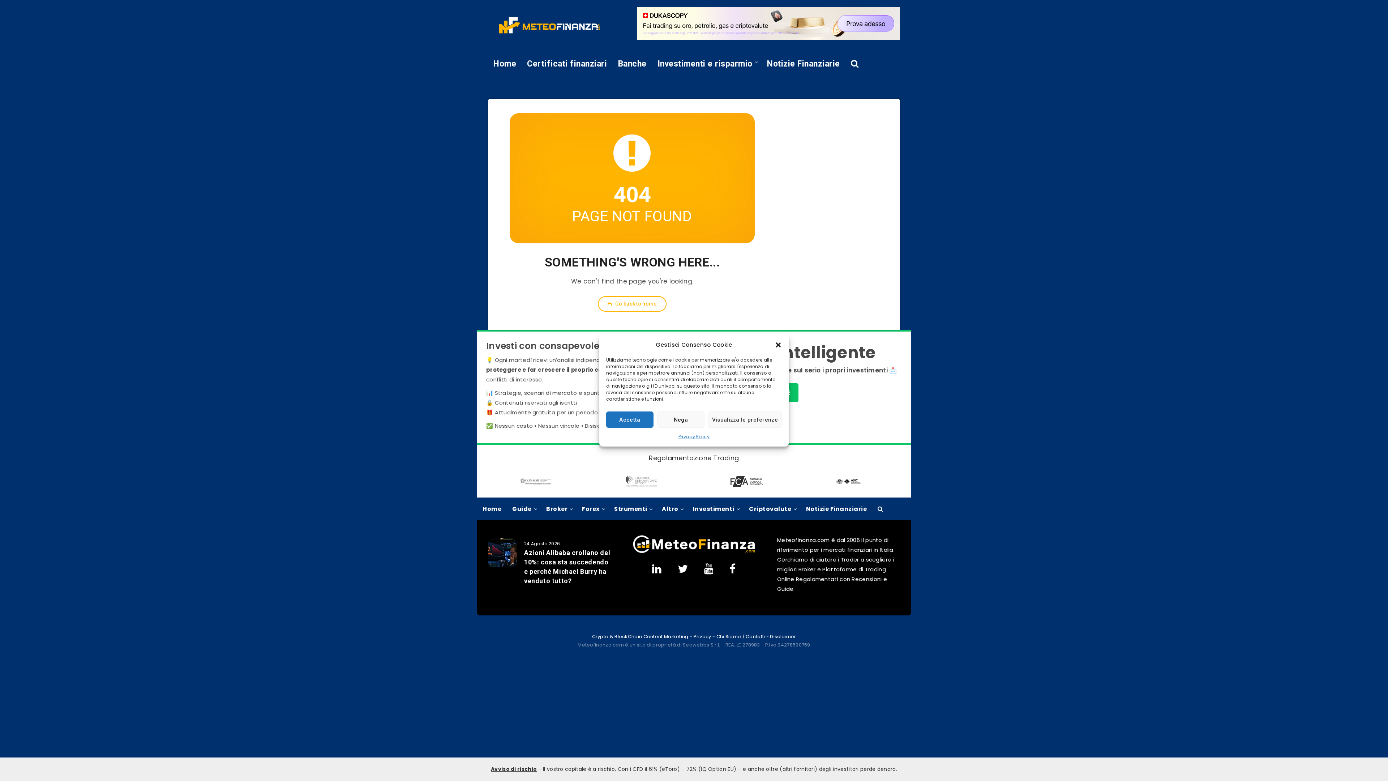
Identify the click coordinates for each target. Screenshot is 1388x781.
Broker (556, 509)
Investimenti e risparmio (705, 64)
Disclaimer (783, 636)
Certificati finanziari (567, 64)
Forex (591, 509)
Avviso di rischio (514, 769)
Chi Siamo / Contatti (740, 636)
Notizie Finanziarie (803, 64)
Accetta (629, 420)
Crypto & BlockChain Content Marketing (640, 636)
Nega (681, 420)
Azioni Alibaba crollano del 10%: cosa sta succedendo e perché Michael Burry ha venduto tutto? (567, 567)
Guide (522, 509)
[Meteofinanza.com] (549, 25)
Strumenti (630, 509)
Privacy (702, 636)
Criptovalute (770, 509)
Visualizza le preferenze (745, 420)
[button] (778, 345)
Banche (632, 64)
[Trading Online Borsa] (694, 551)
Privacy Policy (694, 437)
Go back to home (635, 304)
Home (504, 64)
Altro (670, 509)
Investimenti (713, 509)
